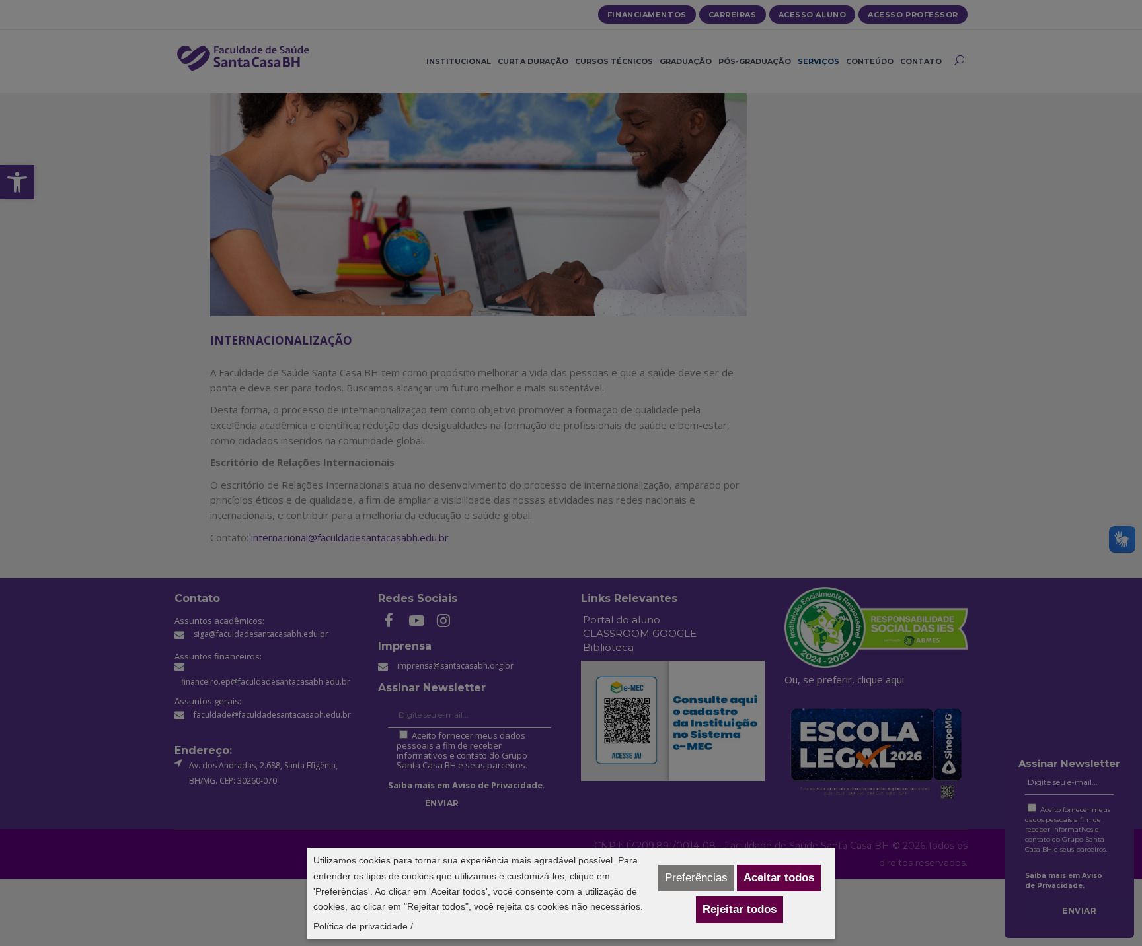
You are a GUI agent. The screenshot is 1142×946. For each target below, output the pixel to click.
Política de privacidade (360, 926)
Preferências (696, 877)
